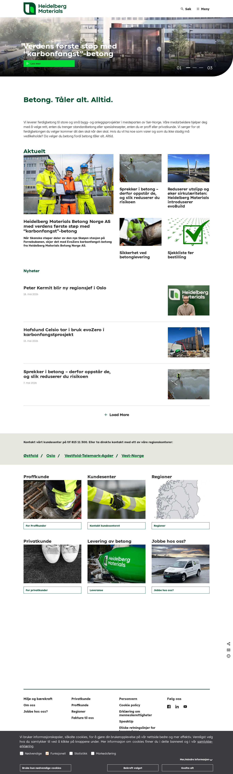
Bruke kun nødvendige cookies (41, 768)
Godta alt (187, 768)
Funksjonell (58, 753)
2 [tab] (195, 68)
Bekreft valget (132, 768)
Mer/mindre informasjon (194, 759)
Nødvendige (33, 753)
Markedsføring (106, 753)
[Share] (228, 644)
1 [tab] (188, 68)
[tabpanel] (116, 46)
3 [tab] (201, 68)
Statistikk (80, 753)
